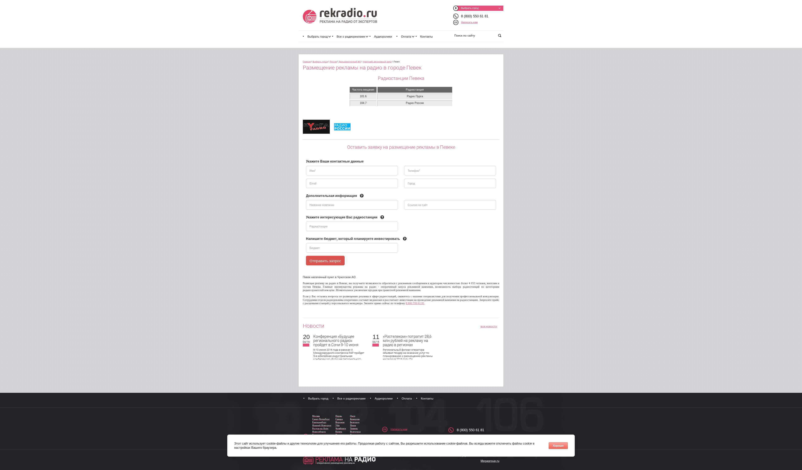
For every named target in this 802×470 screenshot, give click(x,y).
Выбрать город (317, 36)
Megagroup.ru (490, 460)
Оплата (406, 36)
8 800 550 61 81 (415, 303)
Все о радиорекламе (351, 36)
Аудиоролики (383, 36)
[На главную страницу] (340, 15)
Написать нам (469, 22)
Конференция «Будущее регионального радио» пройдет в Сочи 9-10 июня (335, 340)
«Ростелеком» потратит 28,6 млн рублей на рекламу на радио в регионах (407, 340)
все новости (489, 326)
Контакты (426, 36)
